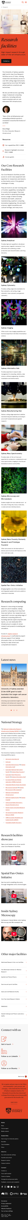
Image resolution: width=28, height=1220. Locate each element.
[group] (14, 686)
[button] (23, 2)
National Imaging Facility (12, 797)
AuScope (8, 762)
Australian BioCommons (12, 764)
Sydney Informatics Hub (18, 777)
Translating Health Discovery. (14, 822)
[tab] (11, 710)
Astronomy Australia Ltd (12, 759)
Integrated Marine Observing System (16, 785)
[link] (4, 7)
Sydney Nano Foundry (18, 772)
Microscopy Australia (11, 787)
